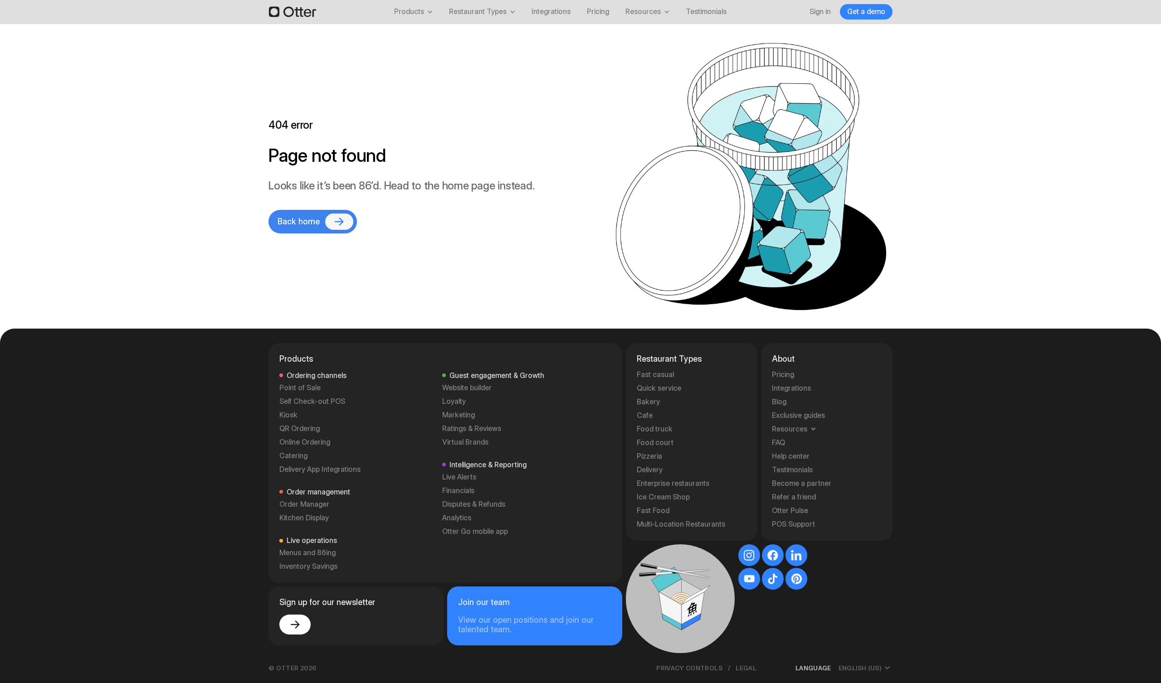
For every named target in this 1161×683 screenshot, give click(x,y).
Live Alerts (459, 477)
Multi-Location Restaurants (681, 524)
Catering (293, 455)
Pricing (598, 11)
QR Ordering (299, 428)
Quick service (659, 388)
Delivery (650, 469)
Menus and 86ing (307, 552)
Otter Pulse (790, 510)
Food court (655, 442)
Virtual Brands (465, 442)
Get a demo (866, 11)
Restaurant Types (478, 11)
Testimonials (706, 11)
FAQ (778, 442)
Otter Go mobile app (475, 531)
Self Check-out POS (312, 401)
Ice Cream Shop (663, 497)
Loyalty (454, 401)
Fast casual (655, 374)
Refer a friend (794, 497)
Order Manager (304, 504)
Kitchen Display (304, 517)
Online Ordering (304, 442)
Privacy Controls (689, 668)
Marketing (458, 415)
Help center (791, 456)
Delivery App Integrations (320, 469)
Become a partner (801, 483)
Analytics (456, 517)
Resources (643, 11)
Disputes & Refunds (473, 504)
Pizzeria (649, 456)
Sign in (820, 11)
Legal (746, 668)
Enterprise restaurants (673, 483)
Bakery (648, 401)
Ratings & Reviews (471, 428)
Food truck (655, 429)
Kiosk (288, 415)
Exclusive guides (798, 415)
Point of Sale (300, 387)
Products (409, 11)
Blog (779, 401)
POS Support (793, 524)
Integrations (551, 11)
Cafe (645, 415)
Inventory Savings (308, 566)
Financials (458, 490)
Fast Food (653, 510)
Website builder (467, 387)
